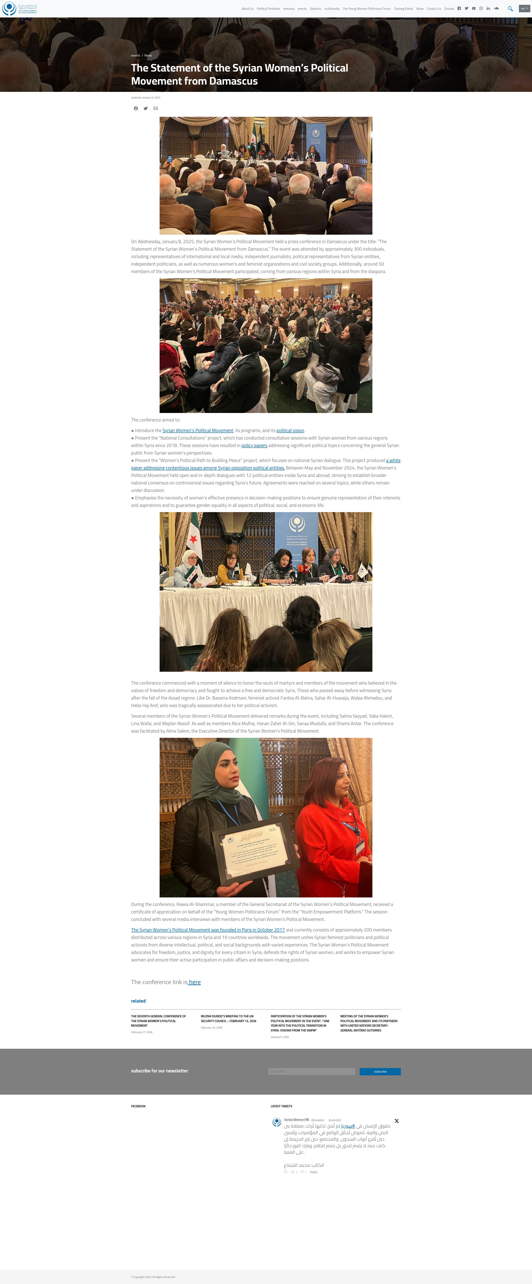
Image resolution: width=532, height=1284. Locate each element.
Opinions (315, 9)
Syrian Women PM (296, 1119)
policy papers (254, 445)
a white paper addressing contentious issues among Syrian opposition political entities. (265, 464)
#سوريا (348, 1125)
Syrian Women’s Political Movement (198, 430)
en (523, 8)
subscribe (380, 1071)
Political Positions (268, 9)
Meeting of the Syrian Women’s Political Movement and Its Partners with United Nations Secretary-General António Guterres (369, 1023)
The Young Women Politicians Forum (367, 9)
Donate (449, 9)
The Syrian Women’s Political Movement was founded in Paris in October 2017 (208, 929)
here (194, 982)
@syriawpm (317, 1120)
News (148, 55)
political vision (290, 430)
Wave (420, 9)
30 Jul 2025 (335, 1119)
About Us (248, 9)
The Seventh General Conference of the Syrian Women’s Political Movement (158, 1021)
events (302, 9)
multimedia (332, 9)
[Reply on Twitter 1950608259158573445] (286, 1172)
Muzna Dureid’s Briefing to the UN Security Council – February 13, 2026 (228, 1018)
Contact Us (434, 9)
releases (289, 9)
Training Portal (403, 9)
